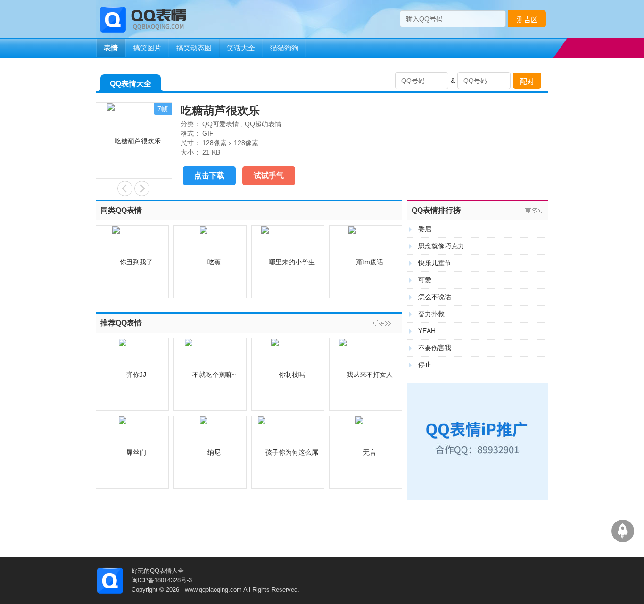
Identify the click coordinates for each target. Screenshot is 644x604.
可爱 (424, 280)
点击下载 (209, 175)
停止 (424, 364)
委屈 (424, 229)
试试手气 (269, 175)
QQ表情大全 (130, 84)
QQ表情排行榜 (436, 210)
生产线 (141, 188)
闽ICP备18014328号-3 (162, 580)
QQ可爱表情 (220, 124)
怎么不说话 (434, 297)
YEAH (427, 331)
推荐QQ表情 (121, 323)
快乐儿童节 (434, 263)
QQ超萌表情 (263, 124)
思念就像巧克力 (441, 246)
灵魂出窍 (124, 188)
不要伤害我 (434, 347)
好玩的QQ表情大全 (158, 570)
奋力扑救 (431, 314)
